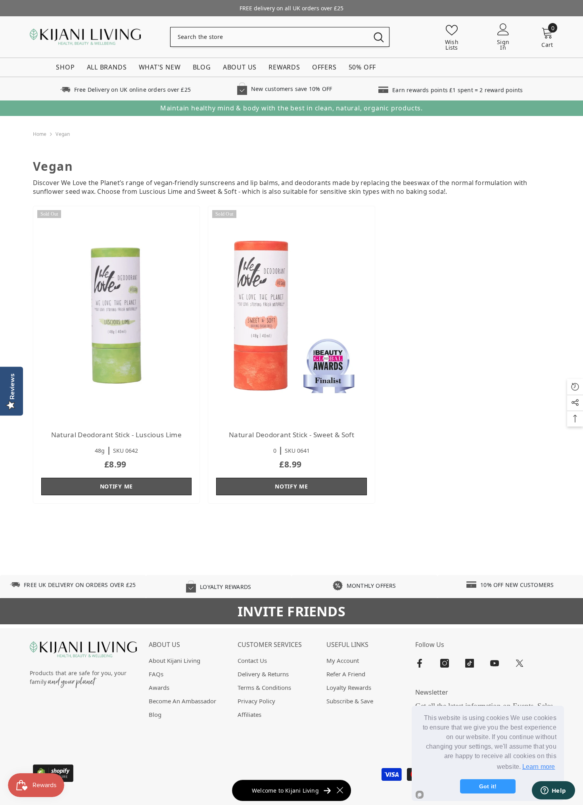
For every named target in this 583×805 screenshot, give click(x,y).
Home (40, 134)
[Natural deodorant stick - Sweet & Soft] (291, 314)
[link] (125, 88)
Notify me (116, 486)
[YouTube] (494, 663)
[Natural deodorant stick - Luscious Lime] (116, 314)
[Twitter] (519, 663)
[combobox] (269, 36)
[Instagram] (444, 663)
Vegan (63, 134)
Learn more (538, 766)
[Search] (280, 36)
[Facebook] (419, 663)
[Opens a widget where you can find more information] (553, 791)
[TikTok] (469, 663)
